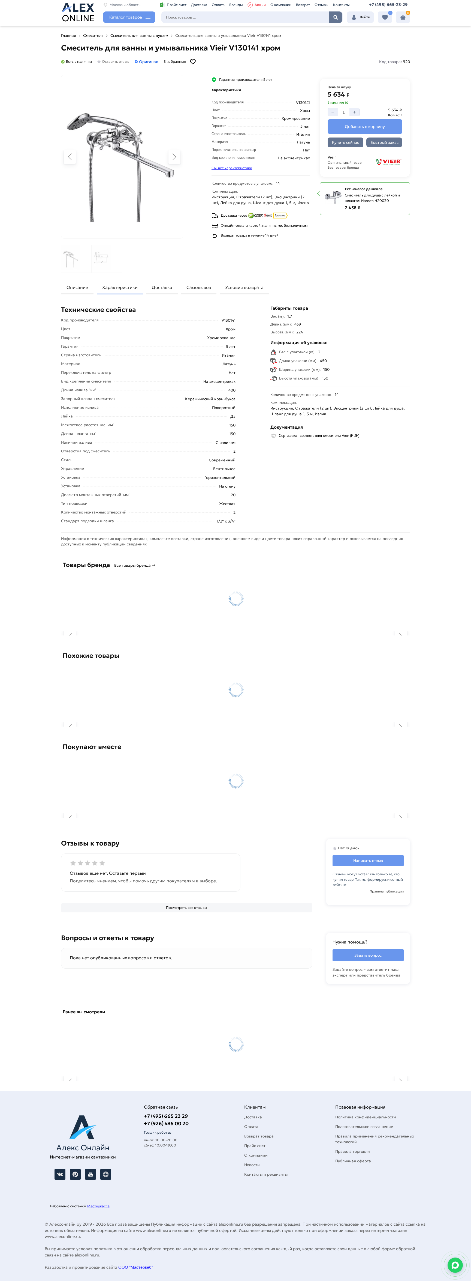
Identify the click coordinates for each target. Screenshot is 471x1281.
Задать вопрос (368, 955)
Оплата (218, 4)
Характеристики (120, 287)
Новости (252, 1164)
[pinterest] (75, 1174)
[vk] (60, 1174)
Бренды (236, 4)
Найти (335, 17)
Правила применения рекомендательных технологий (374, 1139)
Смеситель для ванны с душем (139, 35)
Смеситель (93, 35)
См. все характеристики (232, 168)
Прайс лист (176, 4)
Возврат (303, 4)
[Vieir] (385, 162)
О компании (280, 4)
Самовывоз (198, 287)
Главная (68, 35)
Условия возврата (244, 287)
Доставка (199, 4)
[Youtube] (90, 1174)
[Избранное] (385, 17)
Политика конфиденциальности (365, 1117)
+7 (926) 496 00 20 (166, 1123)
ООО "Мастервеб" (135, 1267)
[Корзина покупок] (403, 17)
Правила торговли (352, 1151)
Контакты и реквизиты (266, 1174)
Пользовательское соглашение (364, 1126)
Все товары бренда (343, 167)
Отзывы (321, 4)
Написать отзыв (368, 860)
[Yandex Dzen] (105, 1174)
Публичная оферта (353, 1160)
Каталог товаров (125, 17)
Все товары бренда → (134, 565)
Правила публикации (387, 891)
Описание (77, 287)
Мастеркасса (98, 1206)
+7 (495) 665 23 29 (166, 1116)
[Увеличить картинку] (122, 156)
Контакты (341, 4)
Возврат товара (259, 1136)
